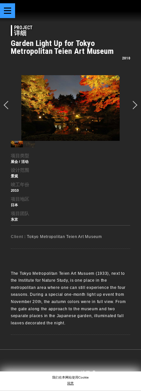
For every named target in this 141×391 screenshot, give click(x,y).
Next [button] (133, 105)
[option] (70, 108)
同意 (70, 383)
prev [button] (8, 105)
